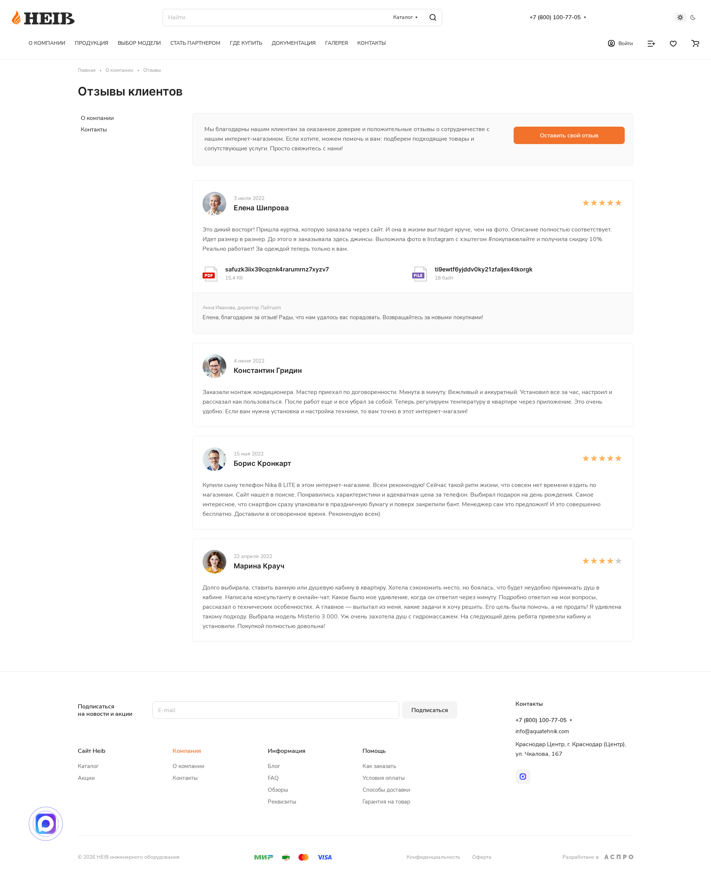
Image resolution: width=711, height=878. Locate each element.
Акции (86, 778)
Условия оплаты (384, 778)
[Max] (522, 776)
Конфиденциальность (433, 857)
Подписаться (429, 710)
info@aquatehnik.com (542, 731)
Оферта (481, 857)
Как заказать (379, 766)
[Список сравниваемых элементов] (651, 43)
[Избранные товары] (673, 43)
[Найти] (433, 17)
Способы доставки (386, 790)
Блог (274, 766)
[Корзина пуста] (695, 43)
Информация (287, 751)
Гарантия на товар (386, 801)
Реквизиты (282, 801)
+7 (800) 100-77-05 (555, 17)
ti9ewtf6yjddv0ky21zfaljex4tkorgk (484, 269)
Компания (187, 751)
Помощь (374, 751)
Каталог (88, 766)
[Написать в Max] (46, 824)
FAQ (273, 778)
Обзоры (278, 790)
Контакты (94, 130)
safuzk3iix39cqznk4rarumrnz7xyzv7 (277, 269)
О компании (97, 118)
